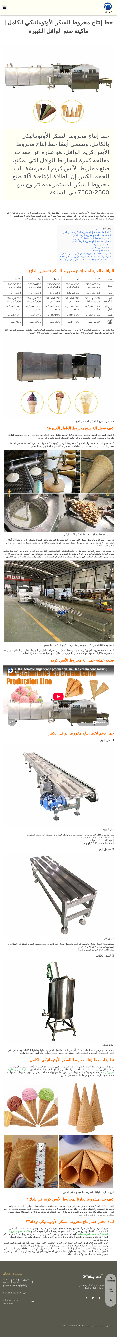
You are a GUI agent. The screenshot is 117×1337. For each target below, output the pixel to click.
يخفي (98, 229)
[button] (4, 7)
